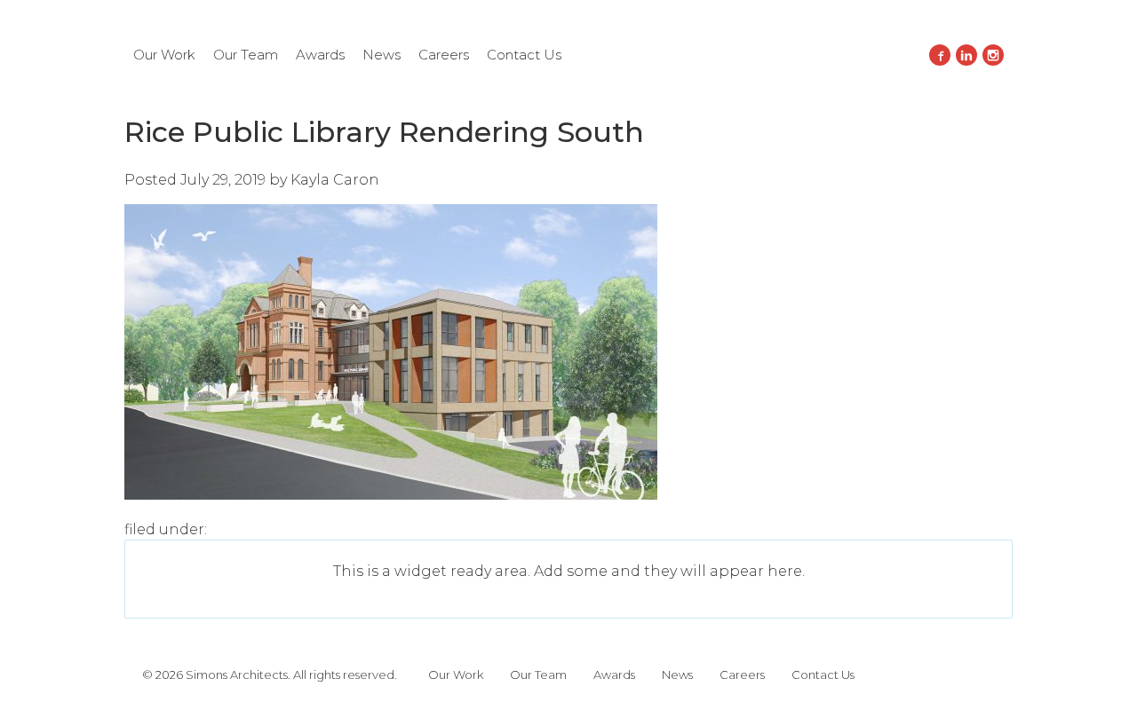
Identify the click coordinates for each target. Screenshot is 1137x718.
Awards (320, 54)
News (381, 54)
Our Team (245, 54)
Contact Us (524, 54)
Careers (443, 54)
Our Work (164, 54)
